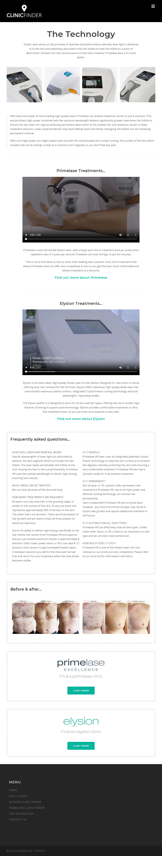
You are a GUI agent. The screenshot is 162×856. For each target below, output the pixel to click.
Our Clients (18, 796)
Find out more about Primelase (81, 277)
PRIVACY (40, 851)
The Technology (21, 813)
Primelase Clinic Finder (27, 808)
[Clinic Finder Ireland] (24, 10)
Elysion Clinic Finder (25, 802)
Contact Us (18, 819)
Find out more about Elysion (81, 419)
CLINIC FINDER (81, 690)
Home (13, 790)
